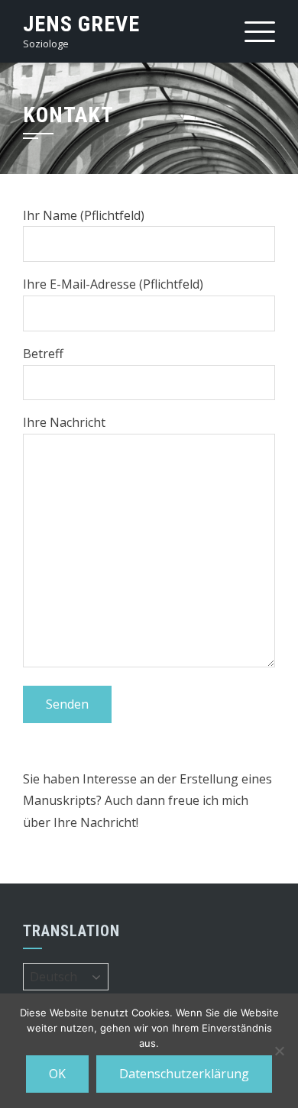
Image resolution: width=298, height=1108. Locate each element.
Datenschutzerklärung (184, 1073)
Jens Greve (81, 24)
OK (57, 1073)
